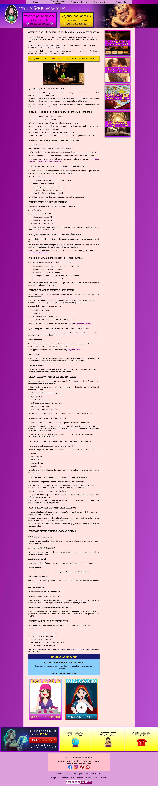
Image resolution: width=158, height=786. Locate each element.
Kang (66, 774)
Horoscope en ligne (100, 2)
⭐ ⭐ (63, 657)
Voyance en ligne (122, 2)
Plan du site (79, 778)
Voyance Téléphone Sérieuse (58, 2)
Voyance (36, 2)
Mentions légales (91, 778)
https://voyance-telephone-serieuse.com (79, 757)
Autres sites (103, 778)
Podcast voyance (96, 774)
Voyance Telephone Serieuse (42, 8)
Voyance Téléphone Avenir (79, 774)
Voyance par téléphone (79, 2)
